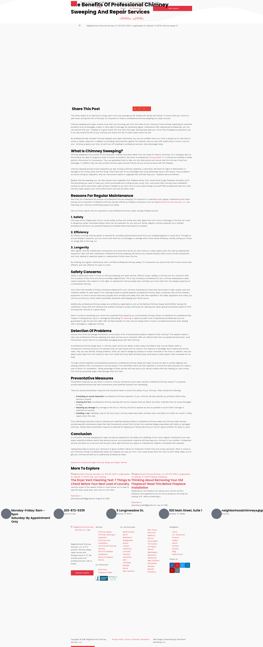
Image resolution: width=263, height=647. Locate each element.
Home (123, 8)
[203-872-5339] (59, 514)
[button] (74, 3)
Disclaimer (145, 639)
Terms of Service (132, 639)
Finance (143, 13)
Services (120, 13)
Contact (138, 18)
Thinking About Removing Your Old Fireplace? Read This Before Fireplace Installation (159, 484)
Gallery (133, 13)
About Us (125, 18)
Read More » (76, 496)
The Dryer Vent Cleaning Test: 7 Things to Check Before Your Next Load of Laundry (101, 482)
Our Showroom (136, 8)
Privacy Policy (117, 639)
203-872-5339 (74, 510)
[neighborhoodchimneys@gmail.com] (216, 514)
